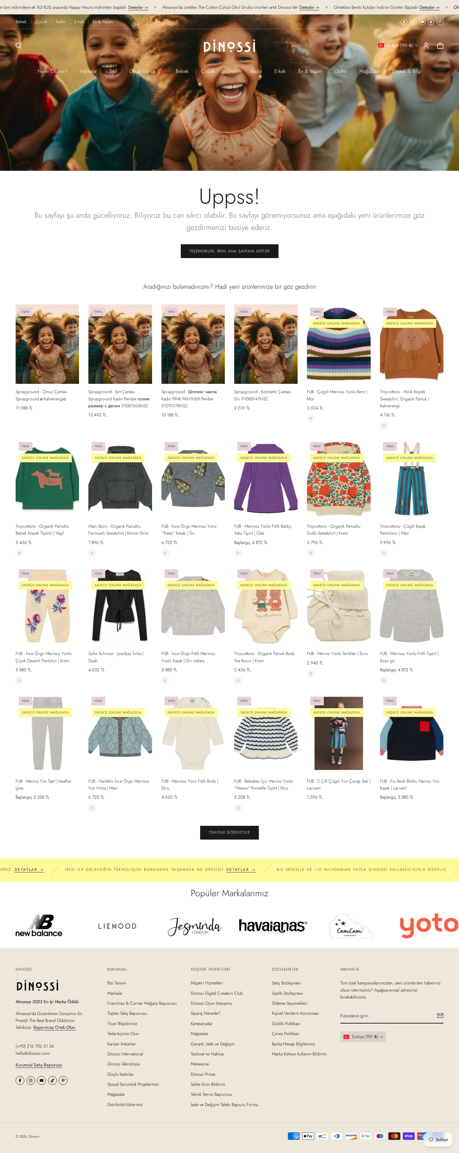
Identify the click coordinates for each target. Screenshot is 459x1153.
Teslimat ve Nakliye (207, 1054)
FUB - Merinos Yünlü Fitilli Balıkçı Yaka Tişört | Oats (263, 529)
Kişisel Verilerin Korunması (295, 1013)
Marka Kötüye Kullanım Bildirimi (299, 1054)
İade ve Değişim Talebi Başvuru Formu (224, 1104)
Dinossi (34, 1136)
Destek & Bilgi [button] (407, 71)
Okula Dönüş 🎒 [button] (146, 71)
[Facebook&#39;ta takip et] (404, 21)
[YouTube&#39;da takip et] (422, 21)
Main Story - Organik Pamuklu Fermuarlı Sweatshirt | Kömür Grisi (118, 529)
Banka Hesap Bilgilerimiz (293, 1043)
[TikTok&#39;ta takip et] (431, 21)
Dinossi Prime (203, 1074)
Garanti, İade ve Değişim (212, 1043)
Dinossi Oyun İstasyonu (211, 1003)
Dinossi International (125, 1054)
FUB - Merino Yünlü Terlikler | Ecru (337, 653)
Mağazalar (369, 71)
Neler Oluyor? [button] (52, 71)
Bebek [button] (182, 71)
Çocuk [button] (208, 71)
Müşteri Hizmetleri (207, 983)
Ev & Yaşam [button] (310, 71)
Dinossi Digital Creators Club (217, 993)
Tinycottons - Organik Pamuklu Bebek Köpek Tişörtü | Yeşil (42, 529)
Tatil (112, 71)
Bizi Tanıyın (116, 983)
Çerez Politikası (285, 1033)
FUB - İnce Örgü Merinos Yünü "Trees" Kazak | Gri (188, 529)
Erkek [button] (280, 71)
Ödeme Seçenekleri (289, 1003)
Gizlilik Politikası (286, 1023)
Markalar (88, 71)
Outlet (340, 71)
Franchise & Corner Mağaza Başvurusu (142, 1003)
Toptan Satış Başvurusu (127, 1013)
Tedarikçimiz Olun (123, 1033)
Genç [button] (232, 71)
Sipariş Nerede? (205, 1013)
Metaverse (200, 1064)
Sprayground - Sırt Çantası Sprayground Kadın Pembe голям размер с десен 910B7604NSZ (119, 399)
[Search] (19, 46)
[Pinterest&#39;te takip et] (440, 21)
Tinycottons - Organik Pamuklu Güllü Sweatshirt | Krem (333, 529)
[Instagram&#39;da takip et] (413, 21)
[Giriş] (426, 46)
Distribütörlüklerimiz (125, 1104)
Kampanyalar (202, 1023)
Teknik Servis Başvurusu (211, 1094)
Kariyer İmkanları (121, 1043)
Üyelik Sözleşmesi (287, 993)
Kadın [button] (256, 71)
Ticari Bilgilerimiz (122, 1023)
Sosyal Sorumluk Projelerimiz (133, 1084)
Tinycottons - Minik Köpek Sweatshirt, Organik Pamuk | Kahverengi (404, 399)
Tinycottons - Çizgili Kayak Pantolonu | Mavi (403, 529)
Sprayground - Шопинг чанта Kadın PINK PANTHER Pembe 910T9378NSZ (189, 399)
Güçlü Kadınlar (120, 1074)
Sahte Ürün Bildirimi (208, 1084)
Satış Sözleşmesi (286, 983)
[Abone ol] (440, 1015)
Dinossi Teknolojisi (123, 1064)
